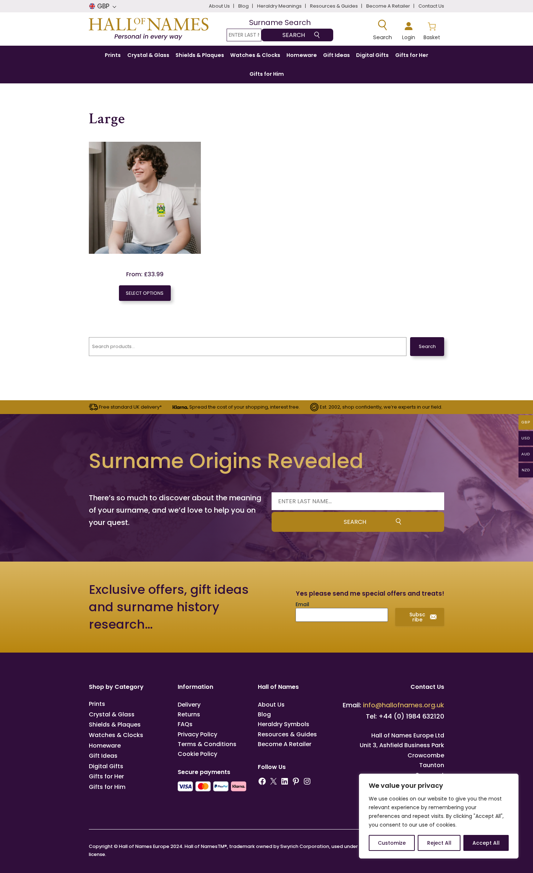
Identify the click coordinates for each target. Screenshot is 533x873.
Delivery (189, 704)
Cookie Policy (197, 754)
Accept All (486, 843)
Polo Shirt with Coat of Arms (145, 258)
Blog (264, 714)
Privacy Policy (197, 734)
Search (427, 346)
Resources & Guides (287, 734)
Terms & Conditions (207, 744)
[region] (438, 816)
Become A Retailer (284, 744)
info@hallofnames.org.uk (403, 704)
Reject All (439, 843)
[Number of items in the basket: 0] (431, 30)
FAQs (185, 724)
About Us (271, 704)
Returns (189, 714)
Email (302, 604)
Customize (392, 843)
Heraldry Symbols (283, 724)
